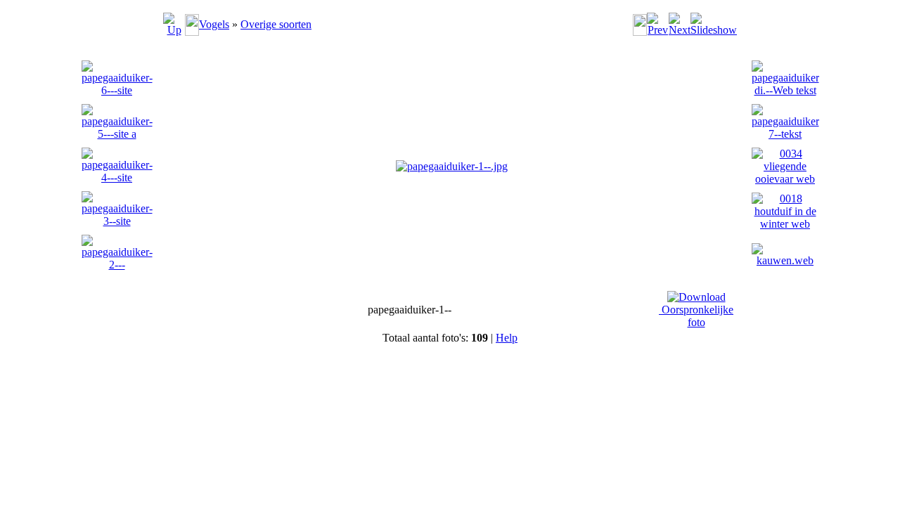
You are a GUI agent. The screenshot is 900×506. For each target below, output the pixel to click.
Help (507, 338)
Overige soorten (275, 24)
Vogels (214, 24)
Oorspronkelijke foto (696, 316)
